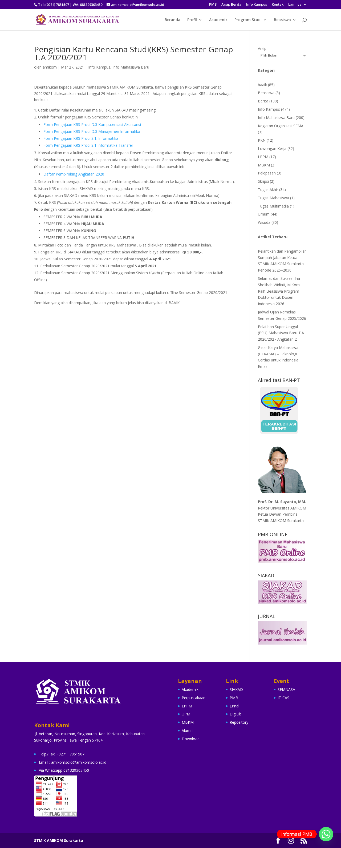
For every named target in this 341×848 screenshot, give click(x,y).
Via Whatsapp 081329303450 (64, 770)
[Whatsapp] (326, 834)
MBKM (264, 165)
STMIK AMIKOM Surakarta (58, 840)
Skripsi (263, 181)
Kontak (277, 5)
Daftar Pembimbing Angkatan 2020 (73, 174)
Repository (239, 722)
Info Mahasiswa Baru (130, 67)
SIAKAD (236, 689)
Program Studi (248, 20)
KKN (262, 140)
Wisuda (264, 222)
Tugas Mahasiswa (273, 197)
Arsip (262, 48)
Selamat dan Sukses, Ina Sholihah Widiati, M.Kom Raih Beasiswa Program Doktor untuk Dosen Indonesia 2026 (279, 291)
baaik (262, 84)
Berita (263, 100)
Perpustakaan (193, 697)
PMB (213, 5)
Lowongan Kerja (272, 148)
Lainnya (295, 5)
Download (191, 738)
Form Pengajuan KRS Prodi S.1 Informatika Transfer (88, 145)
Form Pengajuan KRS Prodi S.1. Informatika (80, 138)
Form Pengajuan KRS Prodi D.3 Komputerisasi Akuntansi (92, 124)
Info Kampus (256, 5)
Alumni (187, 730)
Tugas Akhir (268, 189)
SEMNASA (286, 689)
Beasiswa (282, 20)
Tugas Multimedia (273, 206)
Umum (264, 214)
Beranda (172, 20)
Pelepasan (267, 173)
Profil (192, 20)
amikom (50, 67)
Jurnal (234, 705)
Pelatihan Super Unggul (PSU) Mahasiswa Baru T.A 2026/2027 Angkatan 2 (281, 333)
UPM (186, 713)
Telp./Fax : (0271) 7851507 (61, 754)
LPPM (263, 156)
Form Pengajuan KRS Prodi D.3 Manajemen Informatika (91, 131)
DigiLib (235, 713)
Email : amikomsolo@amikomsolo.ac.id (72, 762)
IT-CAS (283, 697)
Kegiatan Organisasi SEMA (280, 125)
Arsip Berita (231, 5)
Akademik (218, 20)
